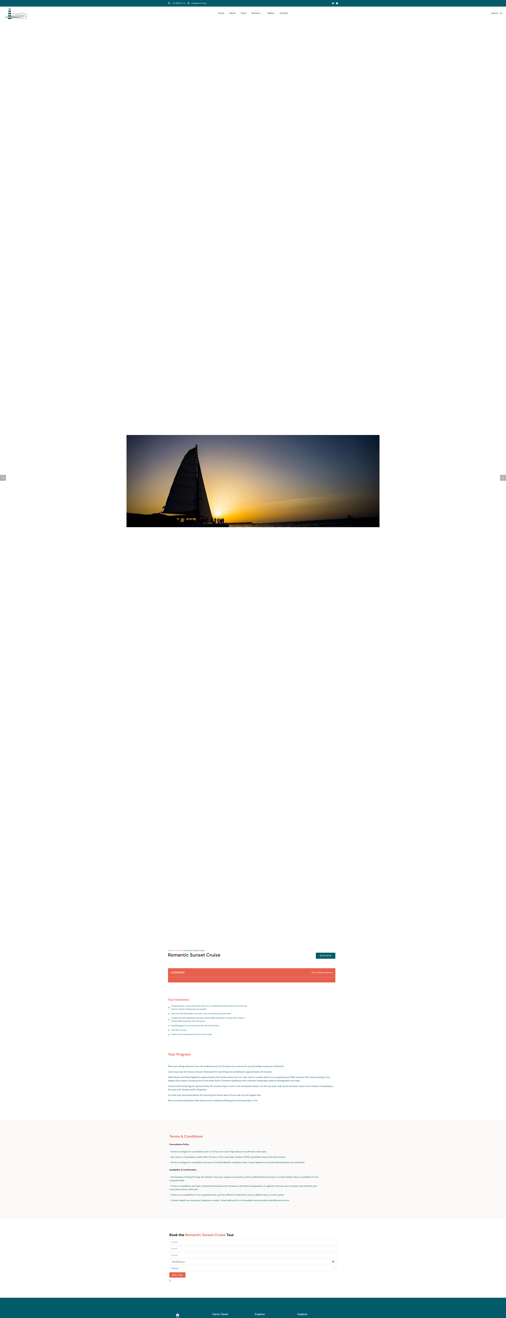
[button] (3, 478)
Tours (243, 13)
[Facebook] (333, 3)
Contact (284, 13)
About (232, 13)
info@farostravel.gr (199, 3)
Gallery (270, 13)
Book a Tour (177, 1275)
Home (221, 13)
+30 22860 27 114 (179, 3)
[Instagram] (337, 3)
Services (255, 13)
